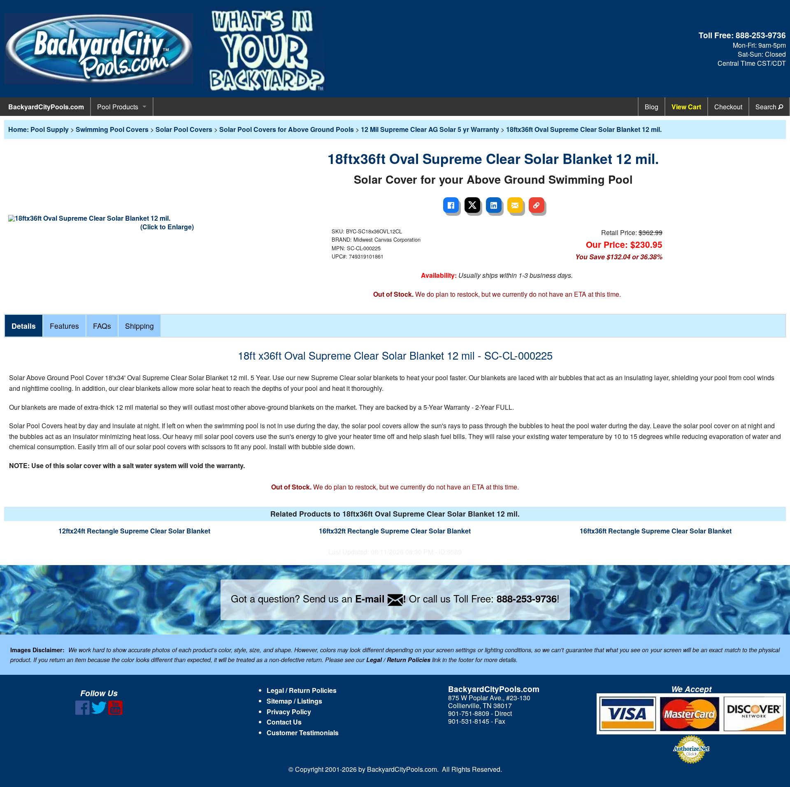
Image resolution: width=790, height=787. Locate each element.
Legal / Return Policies (302, 690)
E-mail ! (380, 598)
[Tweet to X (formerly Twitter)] (472, 205)
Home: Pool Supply (38, 129)
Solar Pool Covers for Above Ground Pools (286, 129)
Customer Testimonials (303, 732)
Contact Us (284, 722)
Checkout (728, 106)
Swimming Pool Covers (112, 129)
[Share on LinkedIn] (494, 205)
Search (766, 106)
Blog (651, 106)
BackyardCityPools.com (46, 106)
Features (64, 326)
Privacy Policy (289, 711)
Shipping (139, 326)
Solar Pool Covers (184, 129)
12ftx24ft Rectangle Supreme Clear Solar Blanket (134, 530)
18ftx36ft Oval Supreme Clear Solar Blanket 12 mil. (584, 129)
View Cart (686, 106)
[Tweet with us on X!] (99, 712)
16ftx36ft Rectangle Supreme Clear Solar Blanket (656, 530)
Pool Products (117, 106)
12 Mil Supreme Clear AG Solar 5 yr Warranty (430, 129)
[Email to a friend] (515, 205)
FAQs (102, 326)
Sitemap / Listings (294, 701)
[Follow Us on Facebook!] (82, 712)
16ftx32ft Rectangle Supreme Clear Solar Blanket (395, 530)
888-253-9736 (761, 35)
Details (24, 326)
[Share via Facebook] (451, 205)
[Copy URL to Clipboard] (536, 205)
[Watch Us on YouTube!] (115, 712)
